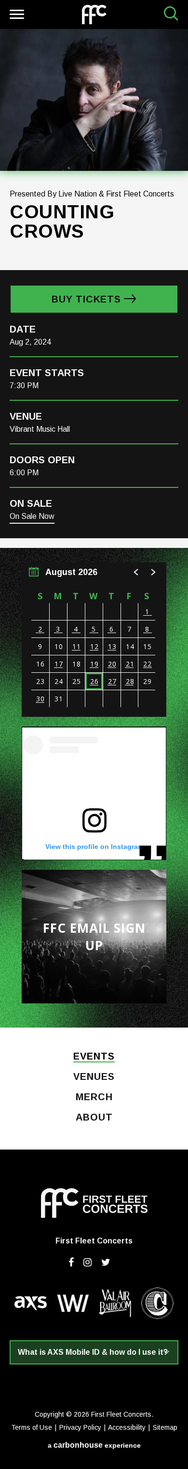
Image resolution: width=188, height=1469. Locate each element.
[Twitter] (105, 1262)
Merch (94, 1097)
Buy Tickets (86, 299)
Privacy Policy (80, 1427)
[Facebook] (71, 1262)
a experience (94, 1445)
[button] (136, 572)
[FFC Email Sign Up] (94, 936)
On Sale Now (32, 516)
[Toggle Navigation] (16, 16)
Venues (94, 1077)
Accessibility (127, 1427)
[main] (94, 528)
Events (94, 1056)
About (94, 1117)
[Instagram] (87, 1262)
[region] (94, 639)
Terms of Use (31, 1427)
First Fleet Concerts (94, 14)
